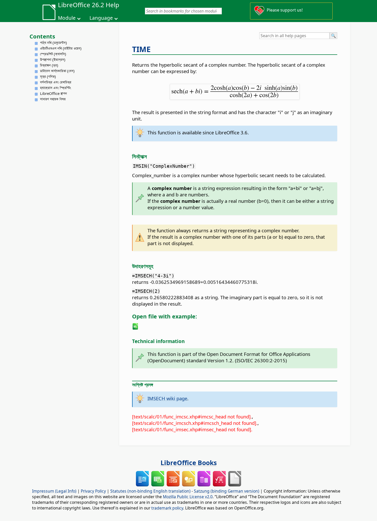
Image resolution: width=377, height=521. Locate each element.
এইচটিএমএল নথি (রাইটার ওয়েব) (61, 48)
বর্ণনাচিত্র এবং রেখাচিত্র (55, 82)
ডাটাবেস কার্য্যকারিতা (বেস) (57, 70)
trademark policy (167, 508)
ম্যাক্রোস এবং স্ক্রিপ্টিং (55, 87)
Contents (42, 36)
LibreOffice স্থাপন (53, 93)
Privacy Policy (93, 491)
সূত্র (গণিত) (48, 76)
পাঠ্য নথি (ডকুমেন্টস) (53, 42)
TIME (141, 49)
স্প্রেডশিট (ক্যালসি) (53, 53)
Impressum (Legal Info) (54, 491)
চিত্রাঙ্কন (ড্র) (49, 65)
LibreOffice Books (189, 462)
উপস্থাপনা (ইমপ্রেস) (52, 59)
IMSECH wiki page (167, 398)
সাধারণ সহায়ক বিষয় (53, 99)
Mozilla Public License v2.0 (188, 496)
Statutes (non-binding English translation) (150, 491)
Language (101, 18)
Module (67, 18)
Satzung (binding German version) (226, 491)
